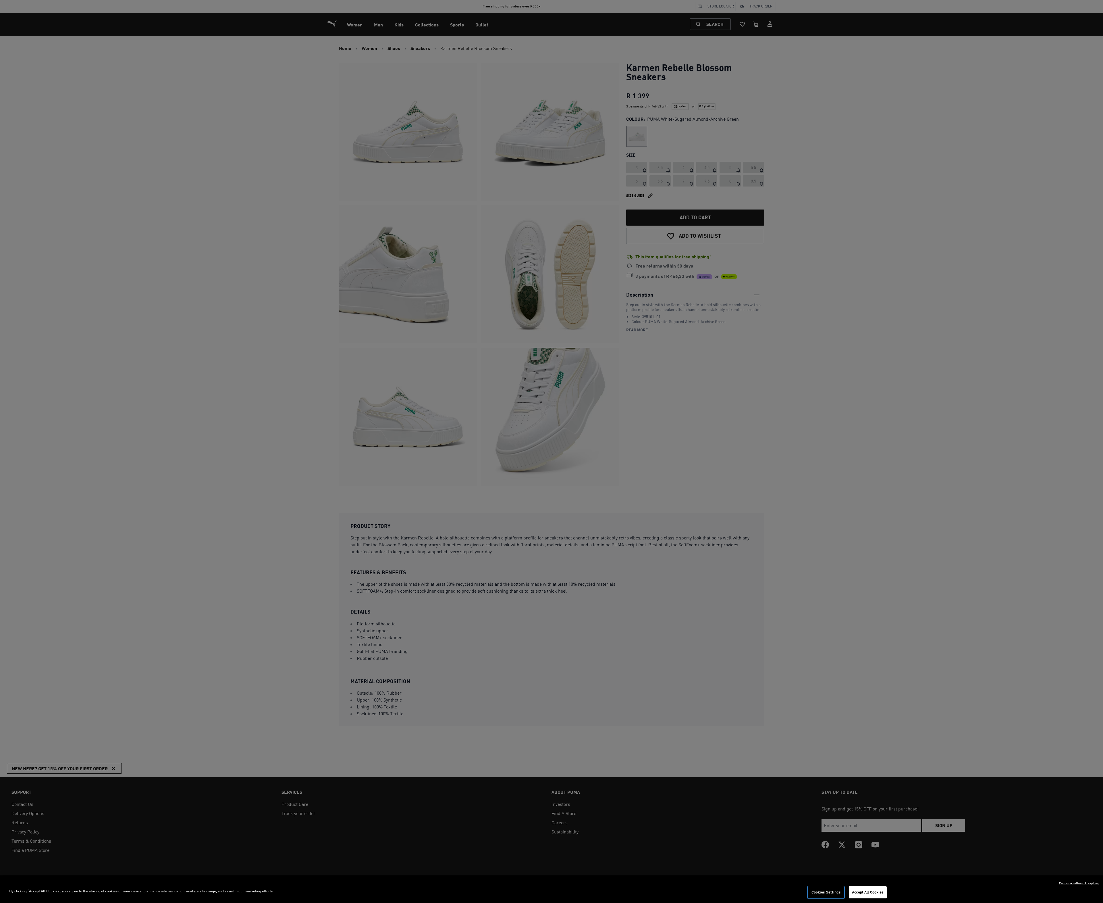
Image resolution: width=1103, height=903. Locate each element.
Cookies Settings (826, 892)
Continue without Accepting (1079, 883)
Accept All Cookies (868, 892)
